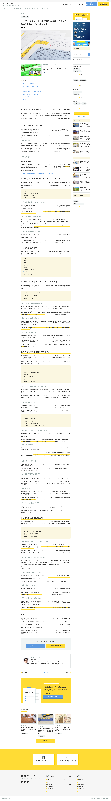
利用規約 (98, 798)
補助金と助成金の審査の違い (29, 83)
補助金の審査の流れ (27, 89)
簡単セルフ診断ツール (91, 4)
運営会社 (93, 798)
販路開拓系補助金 (82, 791)
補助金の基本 (26, 16)
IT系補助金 (80, 786)
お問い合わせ (50, 788)
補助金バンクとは (99, 0)
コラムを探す (76, 48)
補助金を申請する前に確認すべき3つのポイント (33, 86)
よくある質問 (106, 0)
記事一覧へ (45, 740)
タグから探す (65, 779)
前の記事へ (67, 672)
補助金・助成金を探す (69, 4)
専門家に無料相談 (103, 4)
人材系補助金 (81, 788)
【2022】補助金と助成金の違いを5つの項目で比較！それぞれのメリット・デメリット (40, 173)
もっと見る (82, 74)
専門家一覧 (49, 784)
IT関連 (76, 201)
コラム (81, 4)
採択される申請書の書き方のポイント (31, 94)
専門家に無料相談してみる (57, 645)
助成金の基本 (81, 782)
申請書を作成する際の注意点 (29, 96)
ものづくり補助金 (77, 61)
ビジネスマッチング (51, 791)
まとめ (24, 99)
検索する (81, 112)
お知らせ (49, 782)
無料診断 (49, 779)
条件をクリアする (81, 116)
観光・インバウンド (79, 203)
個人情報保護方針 (105, 798)
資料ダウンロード (54, 696)
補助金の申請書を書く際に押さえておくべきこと (33, 91)
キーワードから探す (67, 784)
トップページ (5, 8)
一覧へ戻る (45, 672)
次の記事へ (24, 672)
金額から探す (65, 782)
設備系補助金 (81, 784)
